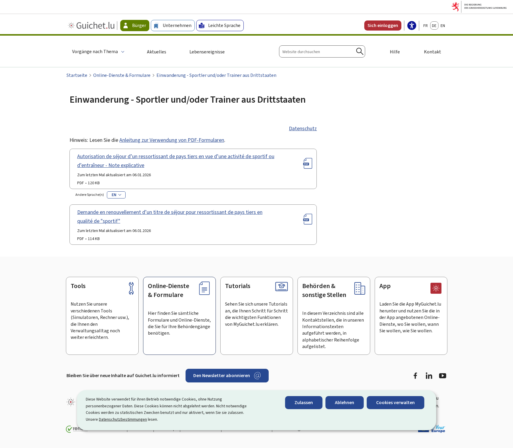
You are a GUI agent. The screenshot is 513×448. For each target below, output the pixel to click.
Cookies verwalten (395, 402)
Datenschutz (303, 128)
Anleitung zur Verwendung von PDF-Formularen (171, 140)
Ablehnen (344, 402)
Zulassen (303, 402)
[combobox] (322, 51)
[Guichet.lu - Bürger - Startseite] (91, 25)
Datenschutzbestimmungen (123, 419)
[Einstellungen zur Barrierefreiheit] (411, 26)
